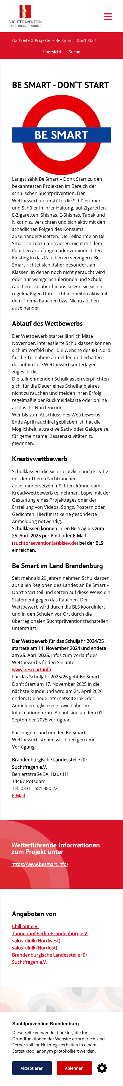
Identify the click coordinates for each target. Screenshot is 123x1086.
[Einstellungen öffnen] (102, 1068)
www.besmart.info (31, 669)
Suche (74, 51)
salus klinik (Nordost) (34, 948)
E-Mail (18, 795)
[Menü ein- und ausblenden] (61, 16)
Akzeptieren (32, 1068)
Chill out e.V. (25, 926)
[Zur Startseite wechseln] (22, 27)
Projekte (42, 40)
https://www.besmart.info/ (39, 864)
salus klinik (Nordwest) (36, 940)
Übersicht (52, 51)
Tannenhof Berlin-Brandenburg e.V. (50, 933)
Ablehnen (74, 1068)
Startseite (20, 40)
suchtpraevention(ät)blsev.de (45, 543)
